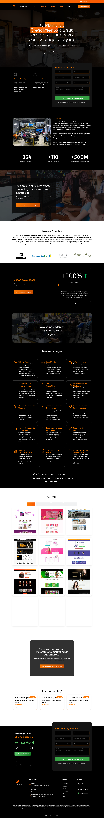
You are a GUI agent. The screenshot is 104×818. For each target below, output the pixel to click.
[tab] (31, 504)
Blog (69, 6)
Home (35, 6)
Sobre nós (43, 6)
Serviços (61, 6)
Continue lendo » (19, 704)
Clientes (53, 6)
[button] (58, 285)
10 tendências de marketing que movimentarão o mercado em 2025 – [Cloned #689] (24, 699)
